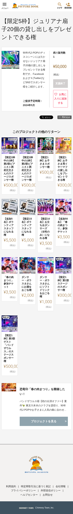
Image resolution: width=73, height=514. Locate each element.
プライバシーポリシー (23, 490)
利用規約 (11, 486)
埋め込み (66, 117)
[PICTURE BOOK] (25, 5)
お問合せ (48, 494)
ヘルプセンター (29, 494)
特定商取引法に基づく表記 (36, 486)
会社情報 (61, 486)
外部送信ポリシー (51, 490)
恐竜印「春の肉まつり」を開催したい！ (42, 391)
